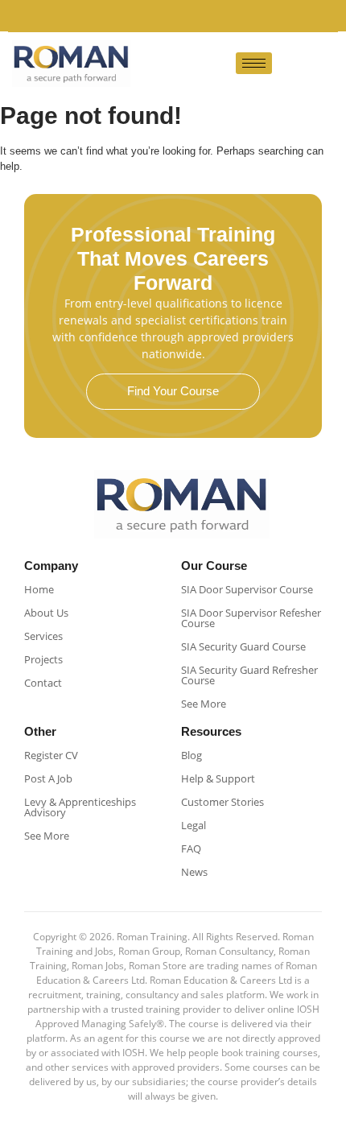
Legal (193, 825)
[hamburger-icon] (254, 63)
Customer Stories (222, 802)
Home (39, 589)
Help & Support (218, 778)
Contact (43, 682)
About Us (46, 612)
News (194, 872)
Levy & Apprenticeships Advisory (80, 807)
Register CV (51, 755)
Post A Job (48, 778)
